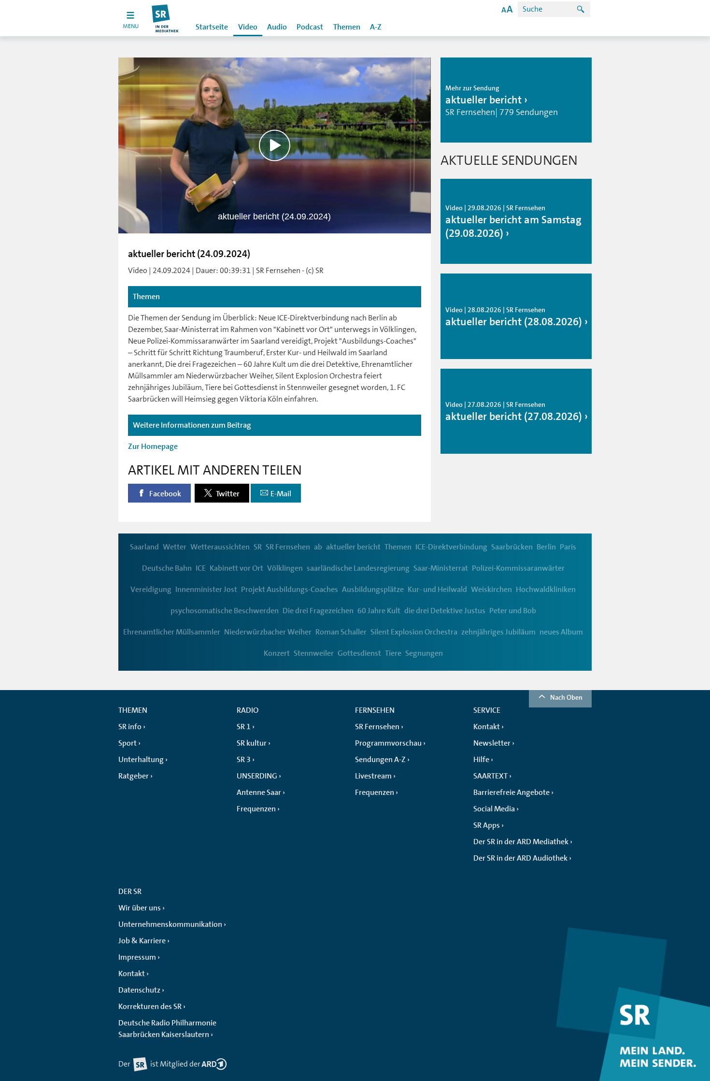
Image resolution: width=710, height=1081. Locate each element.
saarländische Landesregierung (358, 568)
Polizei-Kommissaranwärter (518, 568)
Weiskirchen (491, 589)
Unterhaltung (141, 759)
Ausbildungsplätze (373, 589)
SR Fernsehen (288, 547)
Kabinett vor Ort (236, 568)
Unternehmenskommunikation (170, 924)
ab (318, 547)
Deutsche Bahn (167, 568)
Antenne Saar (259, 792)
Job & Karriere (142, 941)
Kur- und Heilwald (437, 589)
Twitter (227, 494)
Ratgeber (133, 776)
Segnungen (424, 653)
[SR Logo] (165, 18)
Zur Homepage (153, 446)
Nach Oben (566, 697)
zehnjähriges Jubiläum (498, 632)
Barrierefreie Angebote (511, 792)
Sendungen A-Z (380, 759)
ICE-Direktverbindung (451, 547)
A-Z (376, 27)
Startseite (212, 27)
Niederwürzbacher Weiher (268, 632)
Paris (568, 547)
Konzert (277, 653)
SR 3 (244, 759)
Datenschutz (139, 990)
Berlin (546, 547)
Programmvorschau (388, 743)
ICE (201, 568)
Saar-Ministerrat (440, 568)
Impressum (137, 957)
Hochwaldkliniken (546, 589)
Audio (277, 27)
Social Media (494, 809)
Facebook (164, 494)
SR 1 (244, 727)
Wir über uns (139, 908)
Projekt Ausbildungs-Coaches (289, 589)
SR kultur (252, 743)
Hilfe (481, 759)
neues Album (561, 632)
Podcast (310, 27)
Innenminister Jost (206, 589)
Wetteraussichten (220, 547)
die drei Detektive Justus (444, 611)
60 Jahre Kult (378, 611)
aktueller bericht (353, 547)
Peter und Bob (512, 611)
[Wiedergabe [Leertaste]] (274, 145)
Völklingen (285, 568)
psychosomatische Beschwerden (224, 611)
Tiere (393, 653)
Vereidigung (150, 589)
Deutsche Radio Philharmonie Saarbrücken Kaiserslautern (167, 1028)
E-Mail (280, 494)
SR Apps (486, 825)
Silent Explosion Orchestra (413, 632)
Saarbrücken (512, 547)
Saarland (144, 547)
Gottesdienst (359, 653)
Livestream (373, 776)
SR (258, 547)
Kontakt (486, 727)
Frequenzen (256, 809)
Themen (346, 27)
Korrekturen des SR (150, 1006)
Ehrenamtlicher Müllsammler (171, 632)
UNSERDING (257, 776)
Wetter (174, 547)
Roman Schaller (341, 632)
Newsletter (492, 743)
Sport (127, 743)
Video (247, 27)
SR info (130, 727)
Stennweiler (314, 653)
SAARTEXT (490, 776)
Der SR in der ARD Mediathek (520, 842)
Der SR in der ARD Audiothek (520, 858)
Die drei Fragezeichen (318, 611)
